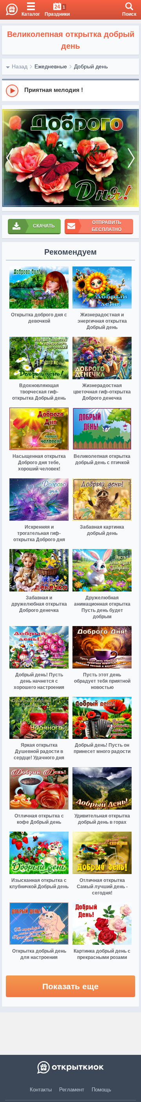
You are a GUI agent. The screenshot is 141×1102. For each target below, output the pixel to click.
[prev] (10, 158)
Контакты (41, 1090)
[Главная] (9, 9)
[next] (131, 158)
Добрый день (91, 66)
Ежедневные (50, 66)
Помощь (101, 1090)
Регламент (71, 1090)
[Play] (12, 90)
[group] (70, 90)
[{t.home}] (70, 1067)
